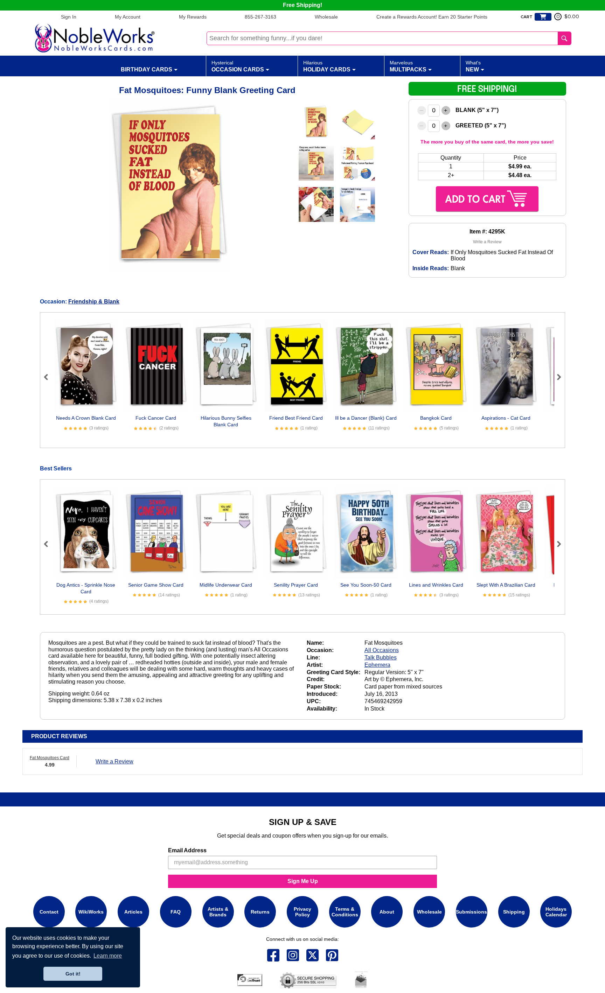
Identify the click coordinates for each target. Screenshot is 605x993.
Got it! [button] (73, 974)
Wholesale (326, 17)
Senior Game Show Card (155, 585)
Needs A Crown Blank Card (86, 418)
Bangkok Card (436, 418)
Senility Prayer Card (296, 585)
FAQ (176, 912)
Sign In (68, 17)
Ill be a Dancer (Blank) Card (366, 418)
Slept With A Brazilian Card (506, 585)
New (473, 66)
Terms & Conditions (345, 911)
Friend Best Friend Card (296, 418)
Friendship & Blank (93, 302)
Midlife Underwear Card (226, 585)
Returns (260, 912)
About (387, 912)
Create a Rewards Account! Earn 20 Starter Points (431, 17)
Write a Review (487, 241)
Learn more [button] (107, 956)
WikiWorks (91, 912)
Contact (49, 912)
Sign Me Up (302, 881)
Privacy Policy (302, 911)
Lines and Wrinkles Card (436, 585)
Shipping (514, 912)
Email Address (187, 850)
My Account (127, 17)
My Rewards (193, 17)
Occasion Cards (237, 66)
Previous (49, 376)
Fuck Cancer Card (155, 418)
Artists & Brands (218, 911)
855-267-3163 (260, 17)
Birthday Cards (146, 69)
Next (556, 376)
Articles (133, 912)
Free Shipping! (302, 5)
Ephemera (377, 665)
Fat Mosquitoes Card (49, 757)
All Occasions (381, 650)
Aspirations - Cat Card (505, 418)
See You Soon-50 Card (365, 585)
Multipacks (408, 66)
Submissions (471, 912)
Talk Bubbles (380, 657)
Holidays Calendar (556, 911)
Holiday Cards (326, 66)
